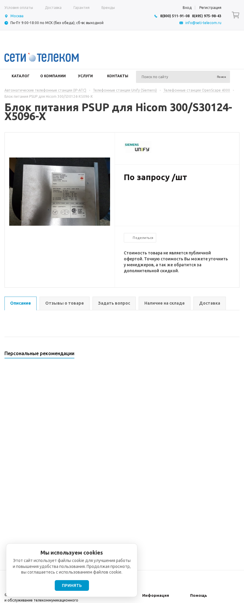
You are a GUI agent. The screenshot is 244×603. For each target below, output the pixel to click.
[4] (145, 196)
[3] (139, 196)
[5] (151, 196)
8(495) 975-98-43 (206, 16)
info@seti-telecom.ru (203, 23)
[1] (127, 196)
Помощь (198, 595)
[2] (133, 196)
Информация (155, 595)
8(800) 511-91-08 (175, 16)
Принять (72, 585)
